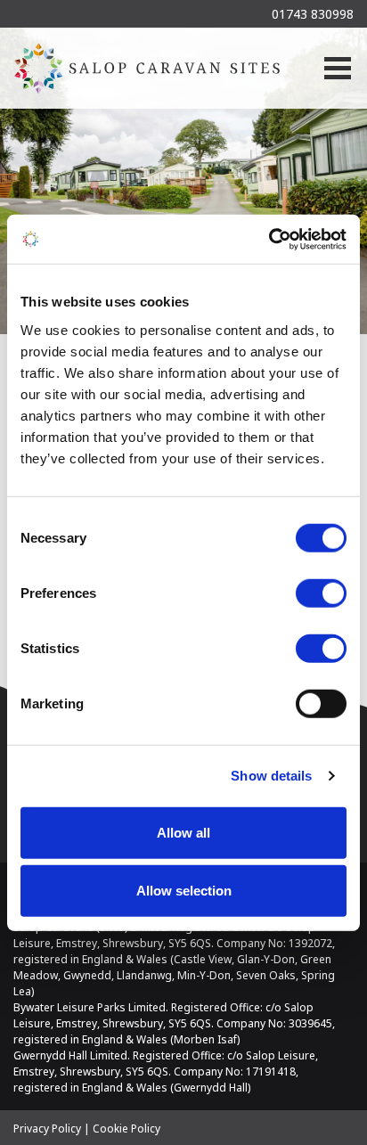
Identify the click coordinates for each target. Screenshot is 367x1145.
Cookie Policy (126, 1128)
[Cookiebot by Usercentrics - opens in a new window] (269, 238)
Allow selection (184, 890)
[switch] (321, 592)
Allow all (183, 831)
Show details (271, 775)
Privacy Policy (47, 1128)
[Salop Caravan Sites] (147, 68)
